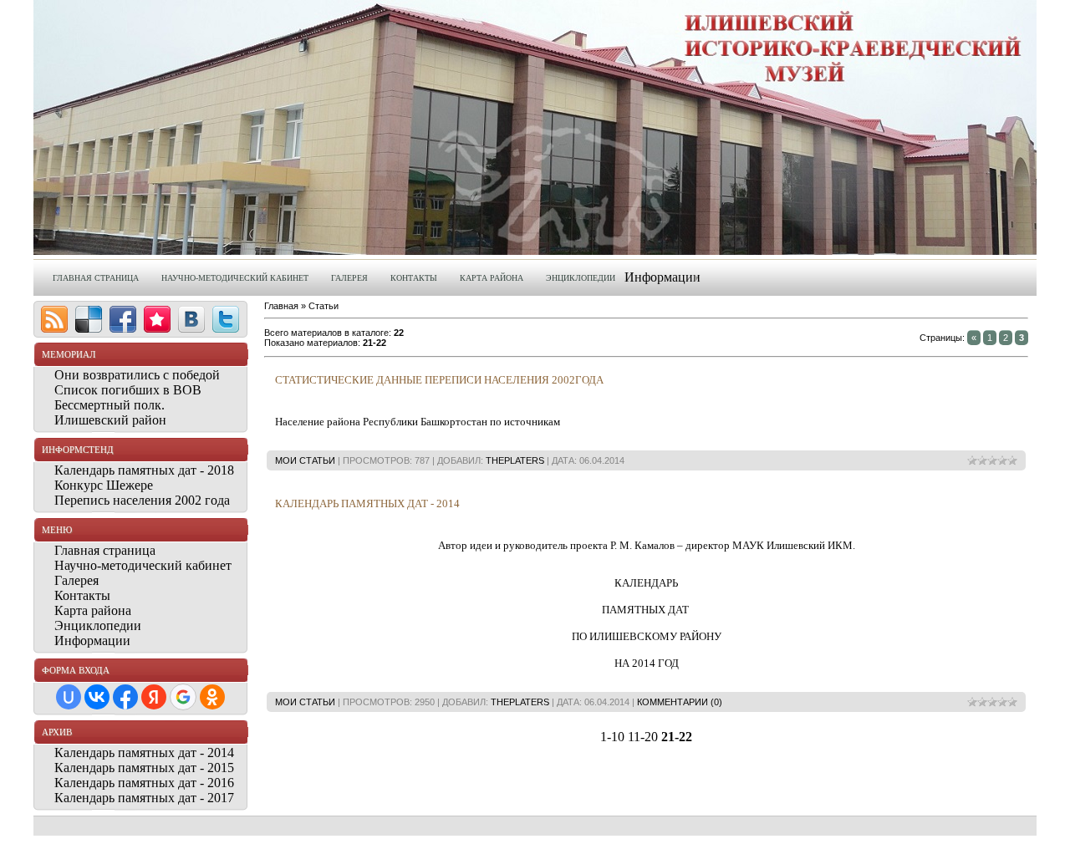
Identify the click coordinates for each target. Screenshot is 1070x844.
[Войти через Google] (183, 697)
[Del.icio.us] (88, 319)
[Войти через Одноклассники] (212, 696)
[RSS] (54, 319)
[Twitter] (225, 319)
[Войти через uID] (68, 696)
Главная (281, 306)
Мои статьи (305, 460)
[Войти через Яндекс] (153, 696)
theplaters (515, 460)
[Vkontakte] (191, 319)
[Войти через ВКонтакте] (97, 696)
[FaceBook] (123, 319)
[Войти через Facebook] (125, 696)
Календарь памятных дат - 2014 (367, 503)
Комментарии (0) (679, 702)
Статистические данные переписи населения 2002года (439, 380)
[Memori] (157, 319)
